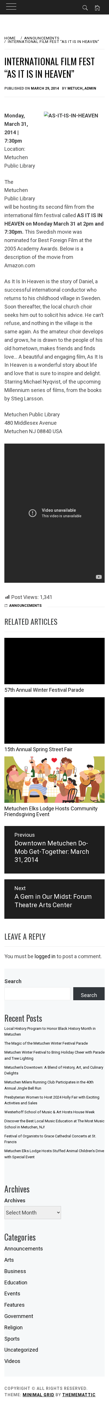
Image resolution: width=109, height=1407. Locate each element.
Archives (14, 1200)
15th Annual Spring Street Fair (38, 749)
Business (15, 1271)
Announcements (25, 606)
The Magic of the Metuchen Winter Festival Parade (46, 1043)
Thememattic (79, 1395)
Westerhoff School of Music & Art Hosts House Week (49, 1112)
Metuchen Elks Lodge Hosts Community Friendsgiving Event (51, 811)
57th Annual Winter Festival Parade (44, 690)
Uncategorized (21, 1350)
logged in (45, 956)
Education (15, 1282)
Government (18, 1316)
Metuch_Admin (81, 88)
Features (14, 1305)
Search (13, 981)
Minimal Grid (38, 1395)
